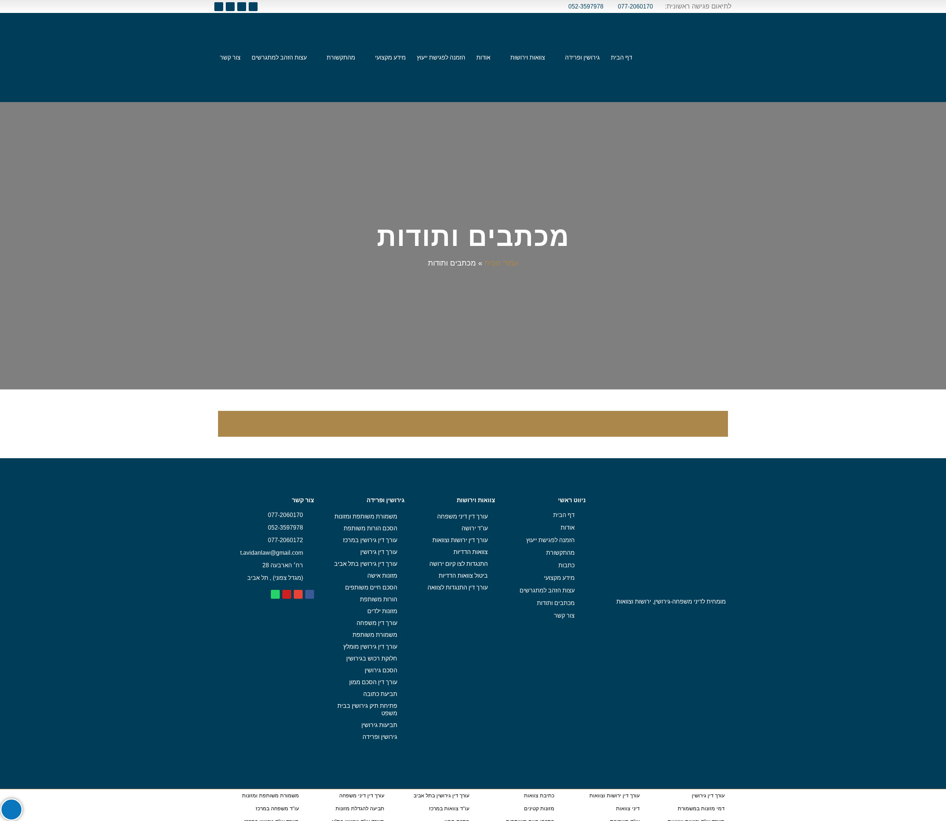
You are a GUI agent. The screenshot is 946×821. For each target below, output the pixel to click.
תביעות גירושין (379, 725)
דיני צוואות (628, 808)
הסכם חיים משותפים (371, 587)
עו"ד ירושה (475, 528)
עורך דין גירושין (378, 552)
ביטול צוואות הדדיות (463, 575)
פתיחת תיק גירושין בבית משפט (367, 709)
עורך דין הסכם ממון (373, 682)
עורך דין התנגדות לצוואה (458, 587)
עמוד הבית (501, 263)
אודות (483, 57)
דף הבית (621, 57)
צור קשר (230, 57)
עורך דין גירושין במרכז (370, 540)
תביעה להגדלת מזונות (360, 808)
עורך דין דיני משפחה (462, 516)
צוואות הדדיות (470, 552)
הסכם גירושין (381, 670)
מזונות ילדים (382, 611)
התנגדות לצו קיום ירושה (458, 564)
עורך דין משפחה (377, 623)
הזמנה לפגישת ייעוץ (441, 57)
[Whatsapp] (218, 6)
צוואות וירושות (527, 57)
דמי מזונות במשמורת (701, 808)
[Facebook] (253, 6)
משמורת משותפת (375, 635)
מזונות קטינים (539, 808)
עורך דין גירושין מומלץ (370, 646)
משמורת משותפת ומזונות (365, 516)
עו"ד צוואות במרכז (449, 808)
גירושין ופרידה (582, 57)
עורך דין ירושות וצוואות (460, 540)
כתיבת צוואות (539, 795)
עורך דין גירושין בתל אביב (365, 564)
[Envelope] (241, 6)
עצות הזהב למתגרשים (279, 57)
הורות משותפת (378, 599)
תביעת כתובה (380, 694)
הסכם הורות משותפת (370, 528)
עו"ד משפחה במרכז (277, 808)
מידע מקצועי (390, 57)
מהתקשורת (341, 57)
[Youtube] (230, 6)
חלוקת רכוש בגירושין (371, 658)
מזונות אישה (382, 575)
